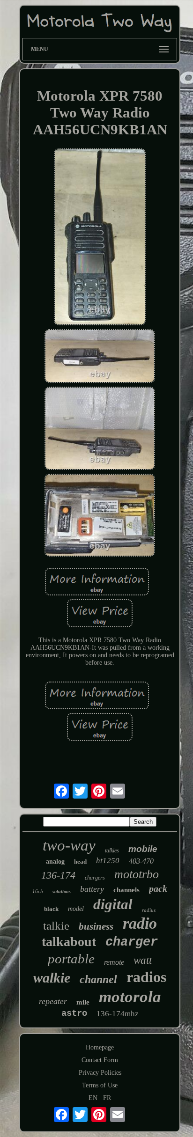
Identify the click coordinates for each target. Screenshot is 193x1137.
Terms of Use (100, 1085)
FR (107, 1097)
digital (113, 904)
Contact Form (100, 1060)
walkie (51, 977)
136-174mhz (117, 1013)
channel (98, 979)
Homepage (100, 1047)
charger (131, 942)
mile (82, 1002)
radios (146, 976)
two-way (69, 845)
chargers (95, 877)
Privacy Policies (100, 1072)
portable (71, 958)
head (80, 861)
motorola (130, 997)
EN (93, 1097)
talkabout (69, 941)
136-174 (58, 875)
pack (158, 888)
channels (126, 890)
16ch (37, 891)
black (51, 908)
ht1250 (107, 860)
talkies (112, 850)
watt (143, 960)
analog (55, 861)
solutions (61, 891)
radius (149, 910)
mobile (142, 849)
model (76, 908)
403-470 (141, 861)
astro (74, 1013)
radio (140, 923)
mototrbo (136, 874)
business (96, 926)
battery (92, 889)
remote (114, 962)
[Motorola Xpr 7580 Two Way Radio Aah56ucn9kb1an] (100, 237)
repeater (53, 1001)
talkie (56, 925)
